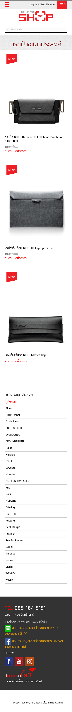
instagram (29, 661)
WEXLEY (11, 573)
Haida (9, 448)
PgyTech (10, 534)
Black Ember (13, 415)
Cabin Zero (12, 421)
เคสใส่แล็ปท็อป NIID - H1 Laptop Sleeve (29, 248)
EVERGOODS (13, 435)
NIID (8, 488)
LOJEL (9, 461)
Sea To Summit (14, 540)
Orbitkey (10, 507)
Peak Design (13, 527)
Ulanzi (9, 567)
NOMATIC (11, 501)
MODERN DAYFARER (17, 481)
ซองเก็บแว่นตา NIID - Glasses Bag (25, 355)
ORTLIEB (11, 514)
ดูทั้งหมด (11, 402)
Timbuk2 (11, 554)
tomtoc (10, 560)
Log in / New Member (43, 4)
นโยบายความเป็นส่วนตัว (53, 703)
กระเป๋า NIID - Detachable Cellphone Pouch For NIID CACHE (34, 139)
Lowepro (11, 468)
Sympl (9, 547)
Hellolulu (11, 455)
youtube (19, 661)
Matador (11, 474)
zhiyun (9, 580)
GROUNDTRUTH (15, 441)
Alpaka (9, 408)
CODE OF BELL (14, 428)
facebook (9, 661)
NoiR (8, 494)
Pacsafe (10, 521)
